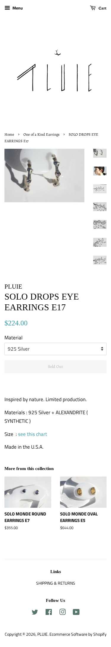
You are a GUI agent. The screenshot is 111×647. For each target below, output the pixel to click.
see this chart (32, 434)
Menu (17, 8)
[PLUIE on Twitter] (35, 613)
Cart (102, 8)
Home (9, 134)
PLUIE (42, 634)
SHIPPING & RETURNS (55, 583)
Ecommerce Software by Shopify (78, 634)
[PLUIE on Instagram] (62, 613)
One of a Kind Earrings (41, 134)
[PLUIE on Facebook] (48, 613)
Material (13, 337)
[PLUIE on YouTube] (76, 613)
